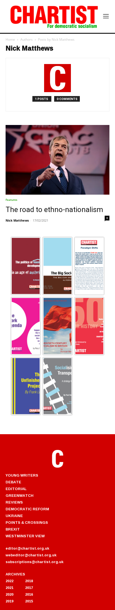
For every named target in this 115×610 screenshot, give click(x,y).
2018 (29, 580)
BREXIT (13, 529)
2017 (29, 587)
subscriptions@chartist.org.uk (34, 561)
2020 (9, 594)
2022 (9, 580)
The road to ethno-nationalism (54, 209)
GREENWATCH (19, 495)
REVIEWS (14, 502)
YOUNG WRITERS (22, 475)
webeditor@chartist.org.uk (31, 555)
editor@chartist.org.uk (27, 548)
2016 (29, 594)
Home (10, 39)
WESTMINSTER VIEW (25, 535)
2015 (29, 601)
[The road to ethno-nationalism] (57, 160)
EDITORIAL (16, 488)
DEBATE (13, 482)
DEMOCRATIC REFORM (27, 509)
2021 (9, 587)
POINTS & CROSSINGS (27, 522)
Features (11, 199)
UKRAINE (14, 515)
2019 (9, 601)
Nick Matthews (17, 220)
